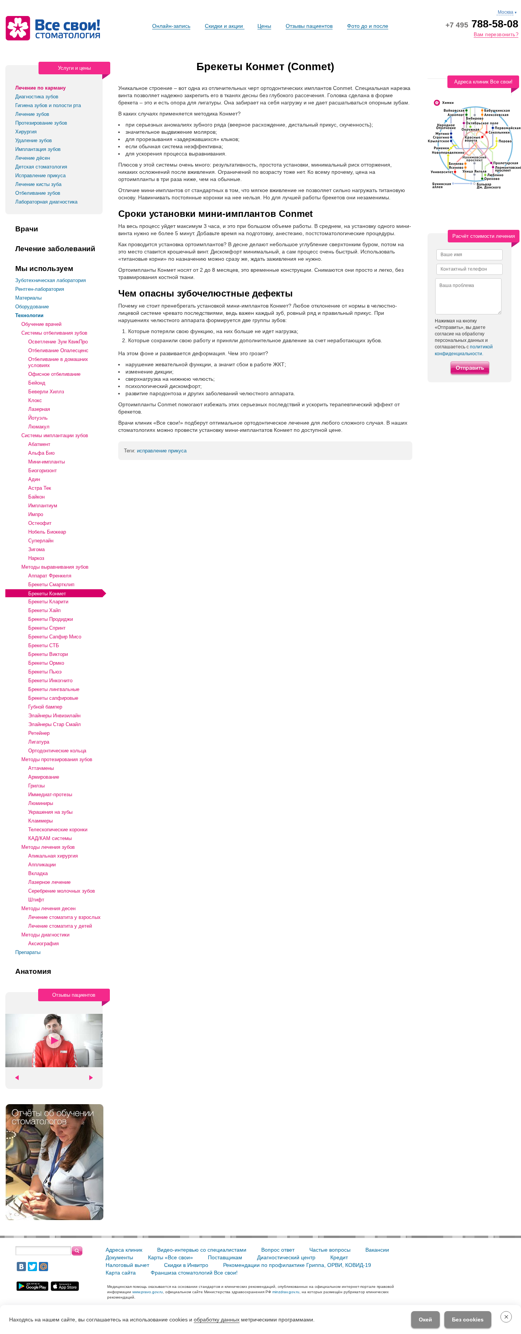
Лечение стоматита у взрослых (64, 917)
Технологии (29, 315)
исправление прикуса (162, 451)
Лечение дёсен (32, 158)
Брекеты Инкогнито (50, 680)
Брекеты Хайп (44, 610)
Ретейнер (39, 733)
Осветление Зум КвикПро (58, 342)
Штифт (36, 900)
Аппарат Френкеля (49, 576)
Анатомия (33, 971)
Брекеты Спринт (47, 628)
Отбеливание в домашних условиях (58, 362)
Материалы (28, 298)
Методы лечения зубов (48, 847)
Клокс (35, 400)
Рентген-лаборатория (39, 289)
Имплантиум (42, 505)
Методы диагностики (45, 935)
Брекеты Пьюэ (45, 672)
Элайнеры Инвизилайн (54, 715)
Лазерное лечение (49, 882)
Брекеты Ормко (46, 663)
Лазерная (39, 409)
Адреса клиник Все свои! (483, 82)
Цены (264, 26)
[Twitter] (32, 1266)
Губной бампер (45, 707)
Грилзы (36, 786)
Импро (35, 514)
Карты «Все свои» (170, 1257)
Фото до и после (367, 26)
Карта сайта (121, 1273)
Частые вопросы (330, 1250)
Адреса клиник (124, 1250)
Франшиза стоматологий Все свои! (194, 1273)
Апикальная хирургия (53, 856)
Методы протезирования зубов (56, 759)
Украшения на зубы (50, 812)
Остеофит (39, 523)
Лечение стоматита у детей (60, 926)
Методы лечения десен (48, 908)
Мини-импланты (46, 462)
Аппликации (42, 864)
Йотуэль (38, 418)
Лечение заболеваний (55, 249)
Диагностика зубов (36, 96)
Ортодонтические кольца (57, 751)
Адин (34, 479)
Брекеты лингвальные (53, 689)
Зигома (36, 549)
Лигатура (38, 742)
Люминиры (40, 803)
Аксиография (43, 943)
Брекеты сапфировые (53, 698)
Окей (425, 1319)
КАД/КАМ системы (50, 838)
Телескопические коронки (57, 829)
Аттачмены (41, 768)
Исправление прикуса (40, 175)
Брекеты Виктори (48, 654)
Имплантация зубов (38, 149)
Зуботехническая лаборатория (50, 280)
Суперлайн (40, 541)
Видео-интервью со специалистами (201, 1250)
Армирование (43, 777)
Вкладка (38, 873)
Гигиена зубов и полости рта (48, 105)
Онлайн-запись (171, 26)
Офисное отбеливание (54, 374)
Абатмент (39, 444)
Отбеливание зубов (37, 193)
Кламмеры (40, 821)
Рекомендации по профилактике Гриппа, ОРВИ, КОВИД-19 (297, 1265)
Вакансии (377, 1250)
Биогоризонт (42, 470)
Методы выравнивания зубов (54, 567)
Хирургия (26, 132)
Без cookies (468, 1319)
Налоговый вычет (127, 1265)
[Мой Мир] (43, 1266)
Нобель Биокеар (47, 532)
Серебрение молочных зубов (61, 891)
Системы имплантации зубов (54, 435)
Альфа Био (41, 453)
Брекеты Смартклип (51, 584)
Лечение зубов (32, 114)
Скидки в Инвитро (186, 1265)
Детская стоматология (41, 167)
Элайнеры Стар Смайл (54, 724)
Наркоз (36, 558)
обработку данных (217, 1319)
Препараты (27, 952)
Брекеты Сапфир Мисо (54, 637)
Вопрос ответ (277, 1250)
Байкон (36, 497)
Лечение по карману (40, 88)
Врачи (26, 229)
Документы (119, 1257)
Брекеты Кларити (48, 601)
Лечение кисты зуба (38, 184)
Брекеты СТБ (43, 645)
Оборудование (32, 306)
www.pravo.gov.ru (147, 1292)
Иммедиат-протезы (50, 794)
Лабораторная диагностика (46, 202)
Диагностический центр (286, 1257)
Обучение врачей (41, 324)
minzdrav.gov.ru (285, 1292)
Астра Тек (39, 488)
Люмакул (39, 427)
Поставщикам (225, 1257)
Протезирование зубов (41, 123)
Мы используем (44, 269)
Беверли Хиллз (46, 391)
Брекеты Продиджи (50, 619)
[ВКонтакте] (21, 1266)
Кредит (339, 1257)
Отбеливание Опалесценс (58, 350)
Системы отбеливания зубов (54, 333)
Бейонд (36, 383)
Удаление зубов (33, 140)
